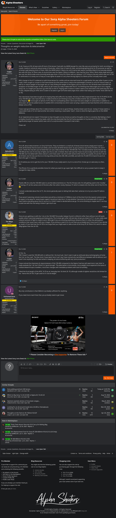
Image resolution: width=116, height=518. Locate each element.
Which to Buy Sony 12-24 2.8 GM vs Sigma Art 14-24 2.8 (25, 395)
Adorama (66, 474)
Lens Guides (38, 472)
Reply (112, 130)
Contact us (74, 453)
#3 (106, 179)
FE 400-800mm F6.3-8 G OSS (18, 439)
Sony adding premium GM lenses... (19, 389)
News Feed (94, 468)
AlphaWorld (10, 391)
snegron (9, 415)
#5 (106, 249)
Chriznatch (107, 397)
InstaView (45, 7)
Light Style (15, 453)
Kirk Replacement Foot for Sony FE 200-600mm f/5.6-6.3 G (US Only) (31, 432)
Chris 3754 (10, 397)
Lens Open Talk (25, 391)
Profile (93, 464)
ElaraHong (107, 391)
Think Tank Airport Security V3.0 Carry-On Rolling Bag (26, 425)
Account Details (96, 466)
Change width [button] (24, 453)
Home (108, 453)
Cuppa (4, 49)
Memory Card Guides (41, 475)
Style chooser (7, 453)
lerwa (108, 415)
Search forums (13, 11)
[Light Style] (113, 7)
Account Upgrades (97, 469)
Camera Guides (39, 470)
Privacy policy (97, 453)
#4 (106, 212)
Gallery (54, 7)
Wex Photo (66, 476)
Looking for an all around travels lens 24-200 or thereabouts (27, 407)
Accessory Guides (40, 474)
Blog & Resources (9, 7)
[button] (16, 7)
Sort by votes (110, 137)
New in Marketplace (9, 421)
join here (13, 489)
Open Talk (27, 403)
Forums (22, 7)
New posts (4, 11)
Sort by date (100, 137)
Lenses (7, 442)
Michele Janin (10, 409)
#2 (106, 141)
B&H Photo (30, 53)
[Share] (111, 62)
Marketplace (66, 7)
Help (103, 453)
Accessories (8, 428)
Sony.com (84, 511)
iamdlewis (107, 403)
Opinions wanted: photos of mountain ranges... (23, 401)
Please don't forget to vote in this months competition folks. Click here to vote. (29, 39)
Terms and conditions (85, 453)
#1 (113, 62)
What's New (33, 7)
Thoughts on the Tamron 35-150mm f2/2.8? (22, 413)
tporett (108, 409)
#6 (106, 287)
